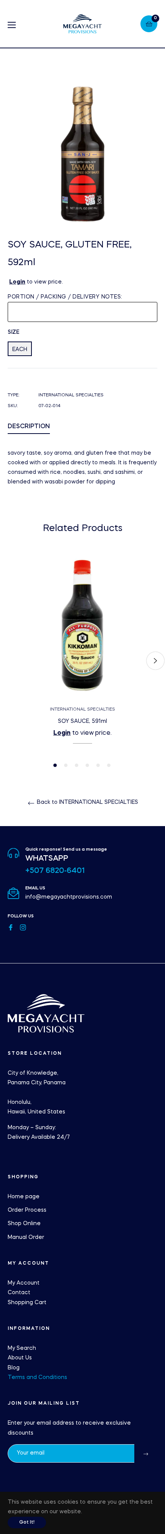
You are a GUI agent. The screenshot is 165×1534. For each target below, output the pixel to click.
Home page (24, 1196)
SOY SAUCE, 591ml (82, 721)
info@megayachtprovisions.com (68, 897)
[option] (82, 661)
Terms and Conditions (37, 1377)
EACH (19, 349)
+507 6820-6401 (55, 871)
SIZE (14, 332)
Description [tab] (29, 427)
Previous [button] (9, 661)
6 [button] (109, 765)
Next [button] (155, 661)
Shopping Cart (27, 1302)
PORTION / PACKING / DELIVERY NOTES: (65, 297)
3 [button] (76, 765)
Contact (19, 1292)
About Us (20, 1358)
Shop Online (24, 1223)
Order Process (27, 1210)
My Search (22, 1348)
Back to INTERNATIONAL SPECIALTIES (86, 802)
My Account (24, 1283)
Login (17, 282)
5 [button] (98, 765)
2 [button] (66, 765)
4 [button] (87, 765)
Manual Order (26, 1237)
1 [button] (55, 765)
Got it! (27, 1522)
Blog (14, 1368)
